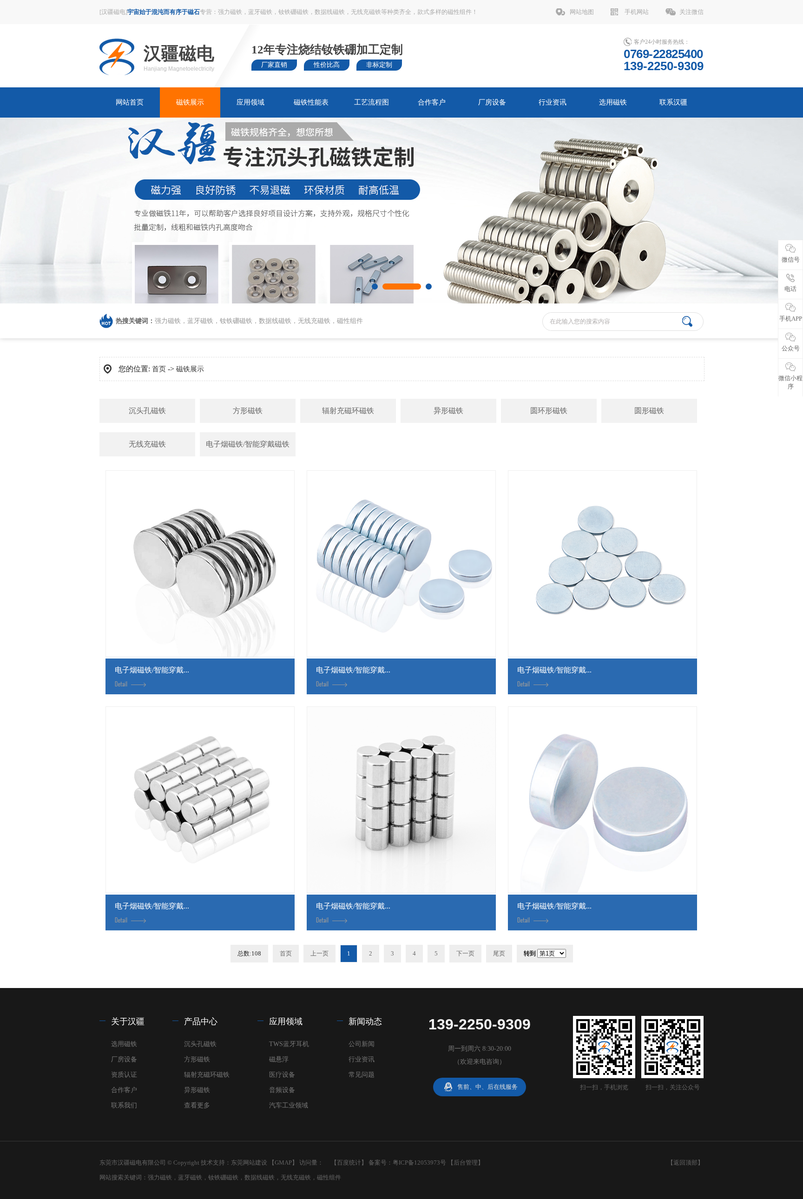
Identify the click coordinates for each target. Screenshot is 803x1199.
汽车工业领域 (288, 1105)
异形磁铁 (448, 411)
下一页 (465, 953)
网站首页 (130, 102)
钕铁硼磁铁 (293, 11)
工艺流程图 (371, 102)
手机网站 (637, 11)
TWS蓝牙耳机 (289, 1044)
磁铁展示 (190, 102)
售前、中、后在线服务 (487, 1086)
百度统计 (349, 1162)
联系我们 (124, 1105)
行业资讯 (552, 102)
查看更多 (197, 1105)
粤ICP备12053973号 (419, 1162)
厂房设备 (492, 102)
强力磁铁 (230, 11)
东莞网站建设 (249, 1162)
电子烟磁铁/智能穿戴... (152, 670)
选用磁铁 (613, 102)
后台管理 (466, 1162)
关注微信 (691, 11)
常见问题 (362, 1074)
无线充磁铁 (366, 11)
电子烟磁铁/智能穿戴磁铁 (248, 444)
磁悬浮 (279, 1059)
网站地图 (582, 11)
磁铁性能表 (311, 102)
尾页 (499, 953)
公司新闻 (362, 1044)
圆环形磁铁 (548, 411)
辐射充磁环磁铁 (348, 411)
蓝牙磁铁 (260, 11)
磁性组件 (460, 11)
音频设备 (282, 1090)
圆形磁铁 (649, 411)
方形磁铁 (248, 411)
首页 (159, 369)
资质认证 (124, 1074)
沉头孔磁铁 (147, 411)
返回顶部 (685, 1162)
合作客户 (432, 102)
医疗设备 (282, 1074)
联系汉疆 (673, 102)
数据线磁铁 (330, 11)
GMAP (283, 1162)
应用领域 (250, 102)
